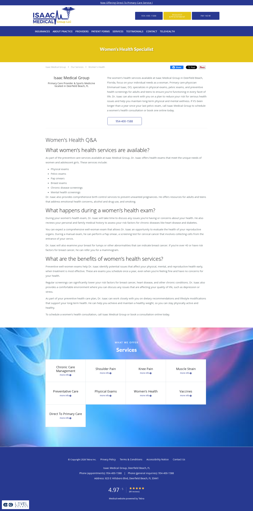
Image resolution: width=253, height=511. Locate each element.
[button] (177, 16)
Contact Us (179, 459)
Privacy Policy (108, 459)
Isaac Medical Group (56, 67)
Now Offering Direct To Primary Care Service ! (126, 2)
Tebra (141, 498)
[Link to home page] (49, 15)
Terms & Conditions (131, 459)
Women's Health (96, 67)
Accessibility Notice (157, 459)
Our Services (77, 67)
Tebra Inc (91, 459)
